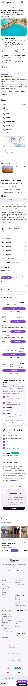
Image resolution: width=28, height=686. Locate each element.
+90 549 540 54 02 (21, 634)
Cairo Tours (20, 7)
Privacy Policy (18, 619)
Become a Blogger (6, 587)
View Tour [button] (14, 550)
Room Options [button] (15, 311)
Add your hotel (5, 637)
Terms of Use (18, 615)
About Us (4, 580)
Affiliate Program (19, 599)
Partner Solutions (19, 597)
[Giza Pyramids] (7, 169)
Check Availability (22, 681)
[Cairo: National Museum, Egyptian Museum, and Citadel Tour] (10, 532)
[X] (14, 570)
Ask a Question (14, 508)
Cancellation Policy (19, 592)
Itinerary (24, 73)
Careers (3, 582)
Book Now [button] (14, 309)
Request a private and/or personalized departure (14, 421)
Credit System (18, 621)
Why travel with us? (19, 588)
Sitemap (17, 623)
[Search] (16, 2)
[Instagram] (10, 570)
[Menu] (25, 2)
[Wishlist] (18, 2)
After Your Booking (19, 590)
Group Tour (7, 277)
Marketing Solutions (20, 605)
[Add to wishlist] (18, 527)
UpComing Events (19, 584)
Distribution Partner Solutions (20, 602)
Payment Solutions (6, 622)
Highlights (17, 73)
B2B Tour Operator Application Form (6, 613)
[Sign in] (21, 2)
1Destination (10, 547)
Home (2, 7)
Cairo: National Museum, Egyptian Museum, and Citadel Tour (9, 543)
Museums (4, 592)
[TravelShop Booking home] (6, 2)
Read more (15, 480)
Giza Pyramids (7, 174)
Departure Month (6, 290)
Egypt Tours (14, 7)
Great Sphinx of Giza (20, 167)
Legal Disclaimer (19, 617)
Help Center (18, 631)
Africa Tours (7, 7)
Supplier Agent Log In (7, 631)
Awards (3, 594)
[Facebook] (6, 570)
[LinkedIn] (21, 570)
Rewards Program (19, 613)
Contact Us (17, 629)
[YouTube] (17, 570)
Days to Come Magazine (18, 581)
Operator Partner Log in (7, 617)
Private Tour (19, 277)
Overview (4, 73)
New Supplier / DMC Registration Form (6, 628)
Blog (3, 584)
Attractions (11, 73)
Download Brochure (15, 159)
